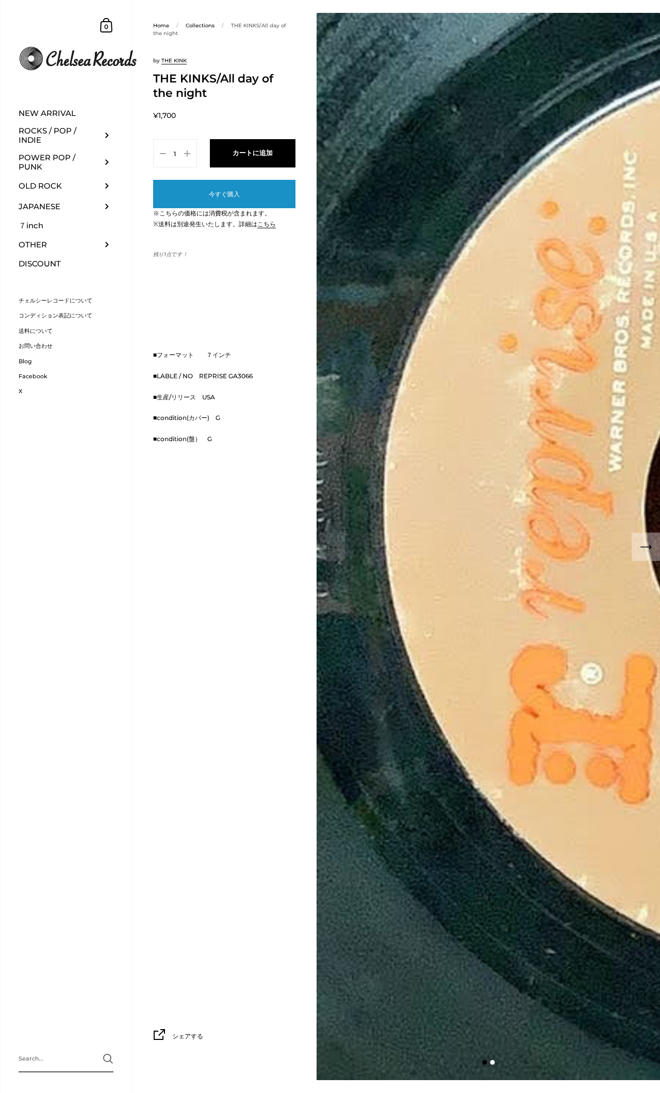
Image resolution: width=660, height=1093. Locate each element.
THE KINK (174, 60)
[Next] (646, 546)
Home (161, 25)
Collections (200, 25)
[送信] (108, 1058)
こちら (266, 224)
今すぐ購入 (224, 194)
